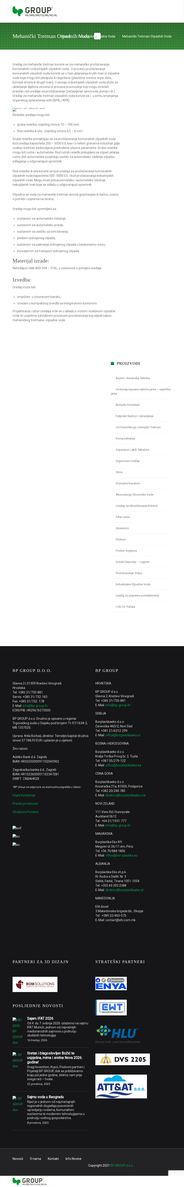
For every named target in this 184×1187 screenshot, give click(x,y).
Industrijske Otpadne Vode (96, 36)
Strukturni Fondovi (25, 812)
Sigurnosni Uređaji (128, 461)
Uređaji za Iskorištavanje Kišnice (137, 505)
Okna (119, 472)
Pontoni (121, 539)
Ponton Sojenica (126, 550)
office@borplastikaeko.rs (122, 735)
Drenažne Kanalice (128, 483)
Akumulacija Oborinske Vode (134, 494)
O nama (35, 1159)
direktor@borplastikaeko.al (124, 890)
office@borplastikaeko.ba (123, 765)
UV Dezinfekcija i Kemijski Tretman (138, 427)
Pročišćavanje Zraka (129, 573)
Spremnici (122, 528)
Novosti (18, 1159)
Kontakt (53, 1159)
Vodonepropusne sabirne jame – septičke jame (141, 391)
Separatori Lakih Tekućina (132, 449)
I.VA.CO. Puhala (125, 606)
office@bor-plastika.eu (121, 855)
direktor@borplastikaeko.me (125, 795)
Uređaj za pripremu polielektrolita (137, 595)
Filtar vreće (123, 517)
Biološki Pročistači (128, 405)
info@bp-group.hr (35, 706)
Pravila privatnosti (25, 803)
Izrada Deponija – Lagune (132, 562)
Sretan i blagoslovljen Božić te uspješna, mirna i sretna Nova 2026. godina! (54, 1057)
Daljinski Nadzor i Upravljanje (134, 416)
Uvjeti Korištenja (24, 795)
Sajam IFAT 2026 (40, 1018)
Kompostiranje (125, 438)
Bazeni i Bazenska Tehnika (133, 378)
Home (66, 36)
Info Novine (73, 1159)
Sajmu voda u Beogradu (45, 1097)
